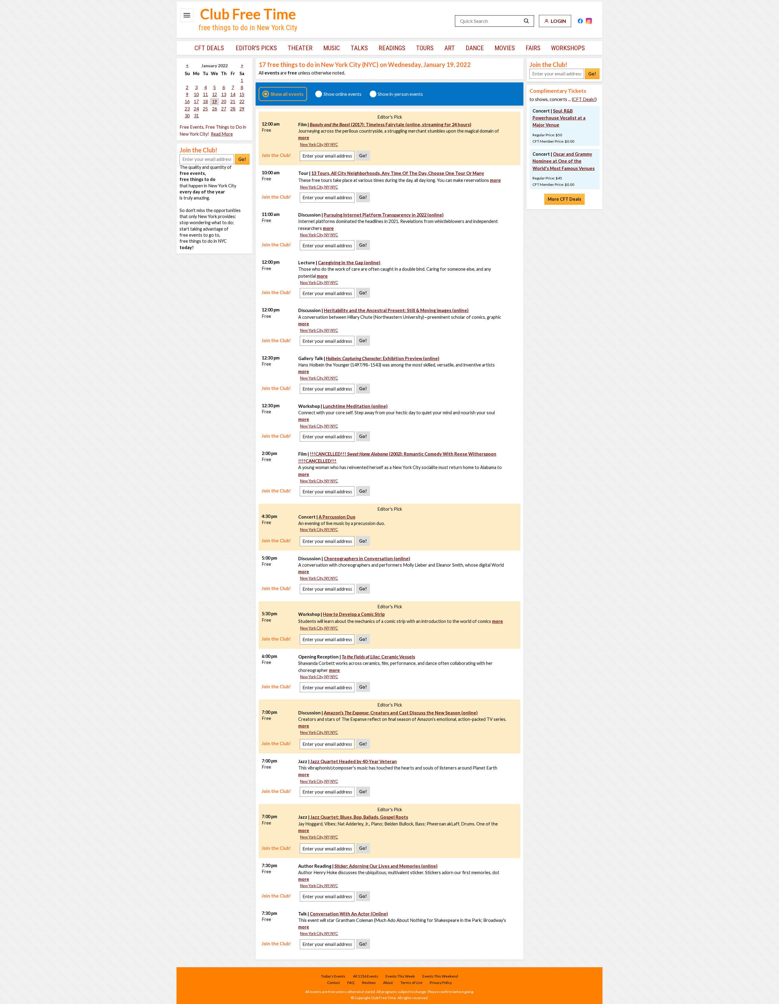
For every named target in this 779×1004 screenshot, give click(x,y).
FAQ (351, 982)
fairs (533, 48)
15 (241, 94)
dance (475, 48)
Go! (242, 159)
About (388, 982)
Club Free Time (248, 14)
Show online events (342, 93)
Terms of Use (411, 982)
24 (196, 108)
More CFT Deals (564, 199)
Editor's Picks (256, 48)
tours (425, 48)
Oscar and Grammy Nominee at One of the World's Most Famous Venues (564, 161)
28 (232, 108)
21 (232, 101)
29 (241, 108)
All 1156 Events (365, 976)
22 (241, 101)
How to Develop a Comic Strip (354, 614)
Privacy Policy (441, 982)
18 (205, 101)
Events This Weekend (440, 976)
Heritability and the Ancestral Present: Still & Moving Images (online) (396, 310)
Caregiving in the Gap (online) (349, 262)
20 (223, 101)
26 (214, 108)
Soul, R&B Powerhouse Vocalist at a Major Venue (559, 117)
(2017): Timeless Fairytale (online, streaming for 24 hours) (390, 124)
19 (214, 101)
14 (232, 94)
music (331, 48)
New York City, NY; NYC (319, 144)
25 (205, 108)
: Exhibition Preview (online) (382, 358)
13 (223, 94)
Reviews (369, 982)
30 (187, 115)
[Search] (526, 21)
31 (196, 115)
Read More (222, 134)
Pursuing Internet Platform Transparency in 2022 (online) (384, 214)
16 (187, 101)
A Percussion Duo (337, 516)
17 (196, 101)
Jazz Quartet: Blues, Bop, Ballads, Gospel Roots (359, 817)
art (449, 48)
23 (187, 108)
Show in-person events (400, 93)
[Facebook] (580, 21)
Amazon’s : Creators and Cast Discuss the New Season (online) (401, 712)
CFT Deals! (584, 99)
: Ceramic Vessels (378, 656)
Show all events (287, 93)
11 (205, 94)
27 (223, 108)
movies (504, 48)
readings (392, 48)
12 (214, 94)
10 (196, 94)
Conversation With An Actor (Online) (349, 913)
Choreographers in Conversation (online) (367, 558)
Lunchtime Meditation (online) (355, 406)
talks (359, 48)
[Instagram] (589, 21)
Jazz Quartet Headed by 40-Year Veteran (353, 761)
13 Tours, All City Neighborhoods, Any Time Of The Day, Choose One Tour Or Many (397, 173)
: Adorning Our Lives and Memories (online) (386, 866)
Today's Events (333, 976)
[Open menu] (187, 15)
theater (300, 48)
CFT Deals (209, 48)
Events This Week (400, 976)
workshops (568, 48)
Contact (333, 982)
